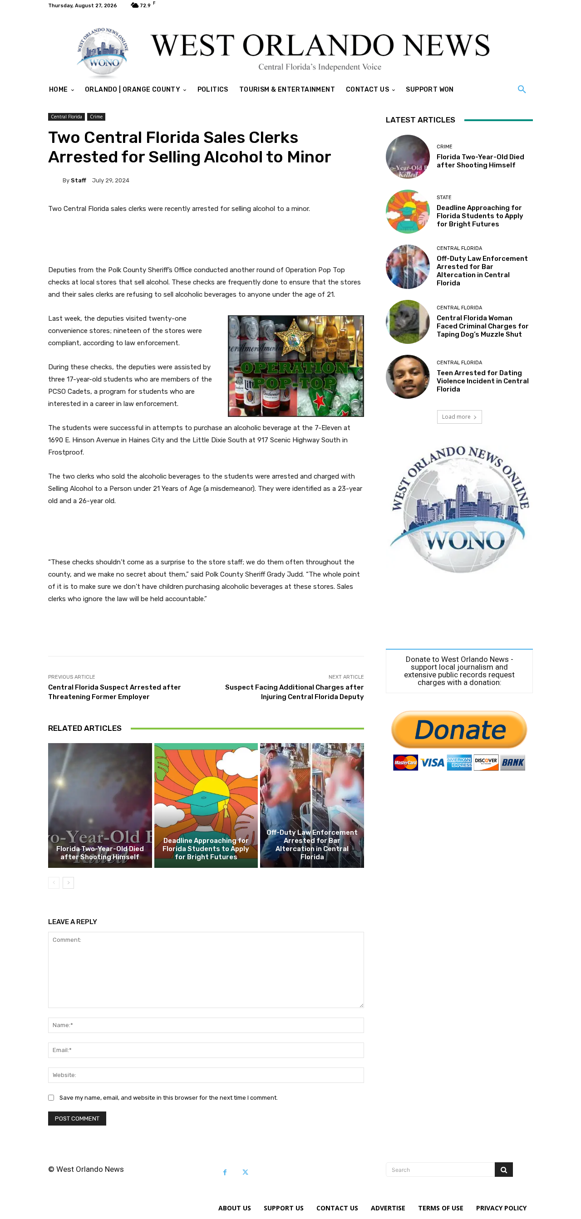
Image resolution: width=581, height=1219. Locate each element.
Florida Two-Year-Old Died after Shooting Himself (100, 853)
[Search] (504, 1169)
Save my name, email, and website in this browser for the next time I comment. (168, 1097)
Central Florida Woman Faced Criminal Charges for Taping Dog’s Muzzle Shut (483, 326)
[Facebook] (225, 1172)
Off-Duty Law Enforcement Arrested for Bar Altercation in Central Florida (312, 844)
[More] (350, 633)
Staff (78, 180)
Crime (96, 116)
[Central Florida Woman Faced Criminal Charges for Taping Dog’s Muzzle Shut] (408, 322)
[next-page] (68, 883)
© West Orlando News (86, 1169)
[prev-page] (53, 883)
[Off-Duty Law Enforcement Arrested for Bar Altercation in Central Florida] (312, 805)
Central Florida (66, 116)
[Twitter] (245, 1172)
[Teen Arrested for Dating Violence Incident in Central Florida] (408, 377)
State (444, 197)
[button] (522, 90)
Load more (456, 417)
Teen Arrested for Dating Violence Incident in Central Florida (483, 381)
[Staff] (55, 180)
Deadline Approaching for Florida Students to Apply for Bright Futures (205, 849)
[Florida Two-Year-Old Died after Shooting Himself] (100, 805)
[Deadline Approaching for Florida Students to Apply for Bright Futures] (206, 805)
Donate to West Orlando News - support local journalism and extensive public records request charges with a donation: (459, 671)
